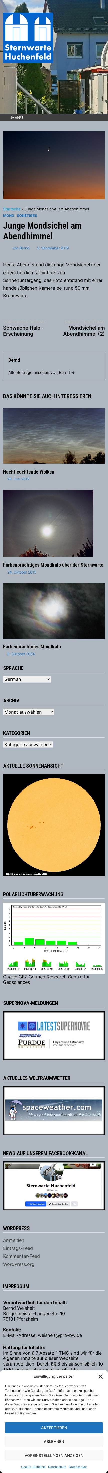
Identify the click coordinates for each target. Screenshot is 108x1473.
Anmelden (13, 1240)
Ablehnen (54, 1441)
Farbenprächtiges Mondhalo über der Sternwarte (53, 565)
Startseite (12, 209)
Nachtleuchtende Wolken (29, 472)
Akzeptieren (54, 1427)
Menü (17, 117)
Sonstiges (27, 215)
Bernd (24, 248)
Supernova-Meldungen (30, 1003)
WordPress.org (18, 1264)
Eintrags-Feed (18, 1248)
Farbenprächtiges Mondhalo (32, 647)
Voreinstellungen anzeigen (54, 1455)
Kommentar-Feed (21, 1256)
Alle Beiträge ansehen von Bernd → (41, 372)
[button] (100, 1376)
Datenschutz (57, 1467)
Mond (8, 215)
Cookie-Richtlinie (33, 1467)
